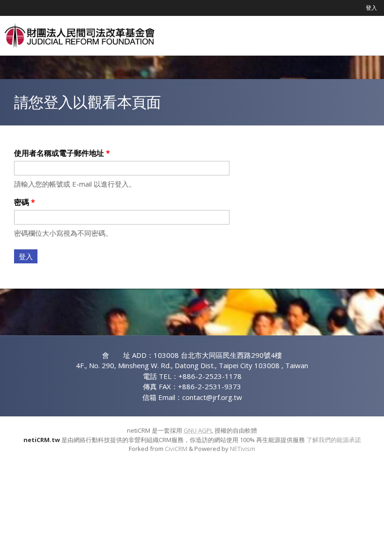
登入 (371, 8)
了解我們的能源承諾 (333, 440)
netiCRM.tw (41, 440)
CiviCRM (176, 448)
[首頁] (80, 35)
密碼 (24, 202)
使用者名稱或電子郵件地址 (62, 153)
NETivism (242, 448)
